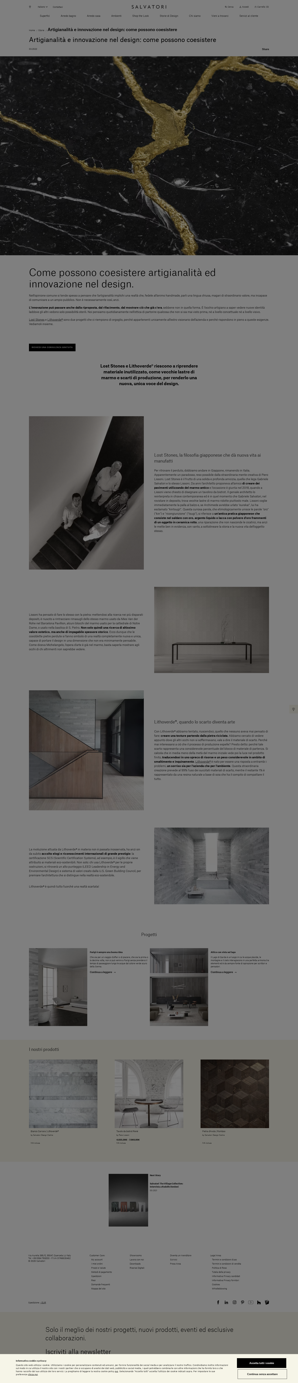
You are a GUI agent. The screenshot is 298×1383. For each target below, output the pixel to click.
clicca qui (33, 1374)
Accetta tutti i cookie (261, 1363)
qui (116, 1371)
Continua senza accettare (262, 1373)
